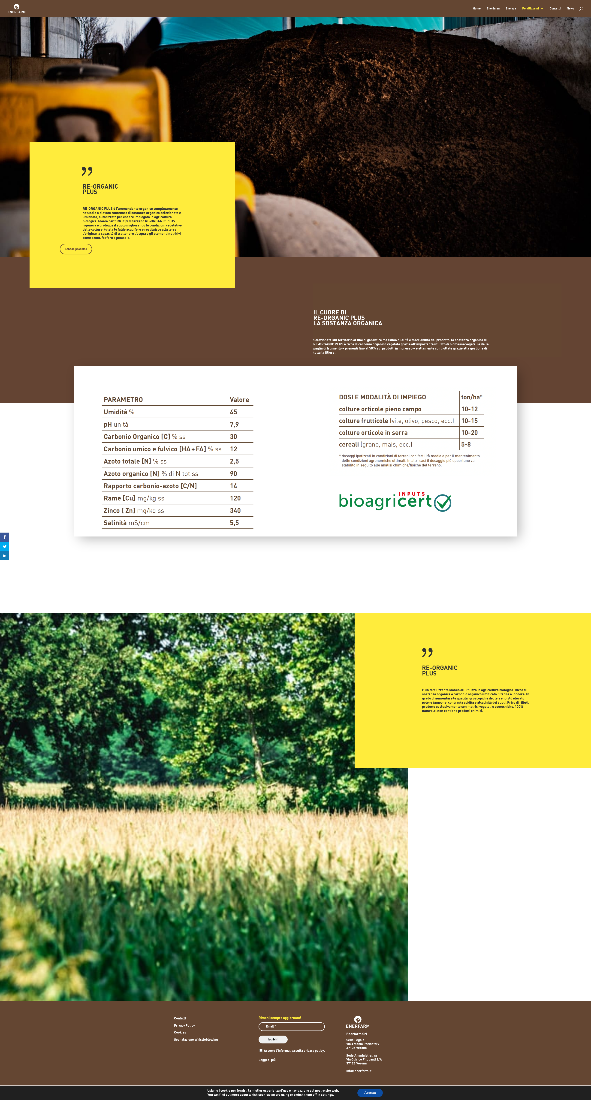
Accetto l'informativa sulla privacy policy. (294, 1050)
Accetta (370, 1093)
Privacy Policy (184, 1025)
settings (327, 1095)
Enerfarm (493, 8)
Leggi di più (267, 1060)
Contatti (555, 8)
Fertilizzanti (530, 8)
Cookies (180, 1032)
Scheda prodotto (76, 249)
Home (477, 8)
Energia (511, 8)
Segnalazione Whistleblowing (196, 1039)
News (570, 8)
